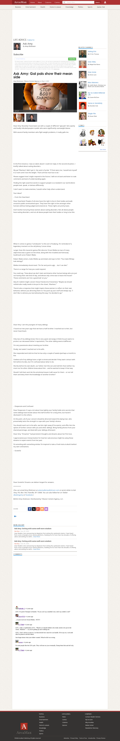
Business (18, 7)
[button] (18, 96)
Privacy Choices (101, 738)
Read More (36, 537)
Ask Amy (16, 531)
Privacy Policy (74, 738)
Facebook (28, 495)
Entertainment (31, 7)
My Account (89, 719)
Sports (90, 7)
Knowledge (69, 7)
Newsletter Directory (91, 728)
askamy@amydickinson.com (48, 490)
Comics (64, 719)
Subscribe (72, 59)
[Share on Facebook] (30, 509)
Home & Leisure (55, 7)
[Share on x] (34, 509)
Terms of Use (83, 738)
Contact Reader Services (92, 717)
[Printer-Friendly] (42, 509)
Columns (65, 722)
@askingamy (18, 495)
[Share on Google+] (38, 509)
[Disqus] (45, 628)
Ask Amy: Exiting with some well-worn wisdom (32, 528)
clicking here (56, 69)
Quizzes (64, 725)
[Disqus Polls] (45, 579)
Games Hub (101, 7)
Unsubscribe (91, 738)
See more (103, 149)
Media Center (89, 725)
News (64, 717)
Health (42, 7)
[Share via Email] (46, 509)
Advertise (66, 738)
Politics (80, 7)
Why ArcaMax (89, 722)
